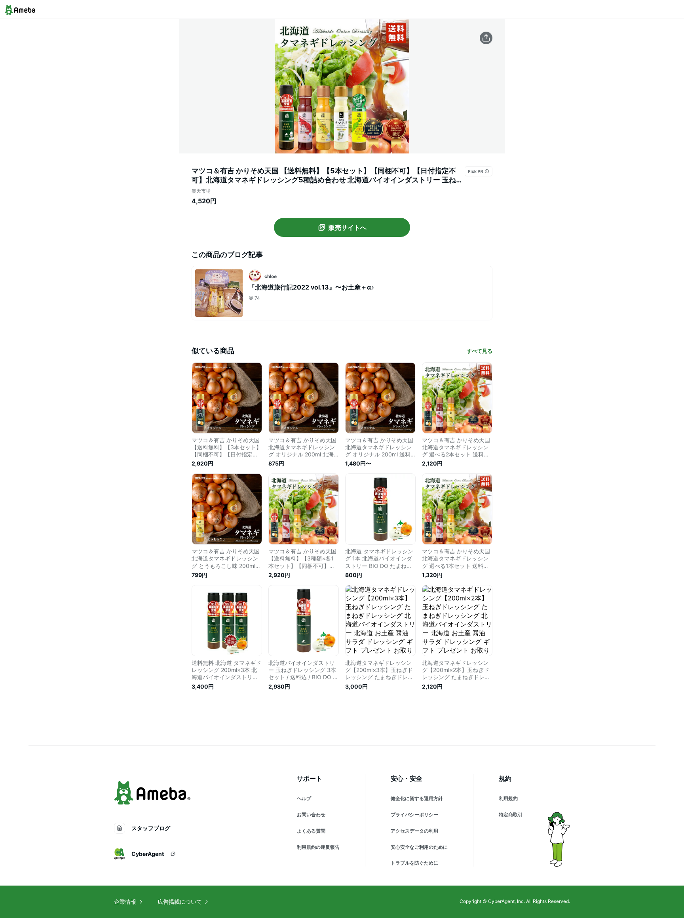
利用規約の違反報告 (318, 847)
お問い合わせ (311, 815)
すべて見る (479, 351)
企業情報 (125, 901)
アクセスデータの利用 (414, 831)
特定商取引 (510, 815)
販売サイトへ (348, 227)
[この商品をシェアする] (486, 38)
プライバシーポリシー (414, 815)
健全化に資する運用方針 (417, 798)
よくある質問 (311, 831)
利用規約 (508, 798)
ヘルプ (304, 798)
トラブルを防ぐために (414, 863)
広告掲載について (180, 901)
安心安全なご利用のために (419, 847)
